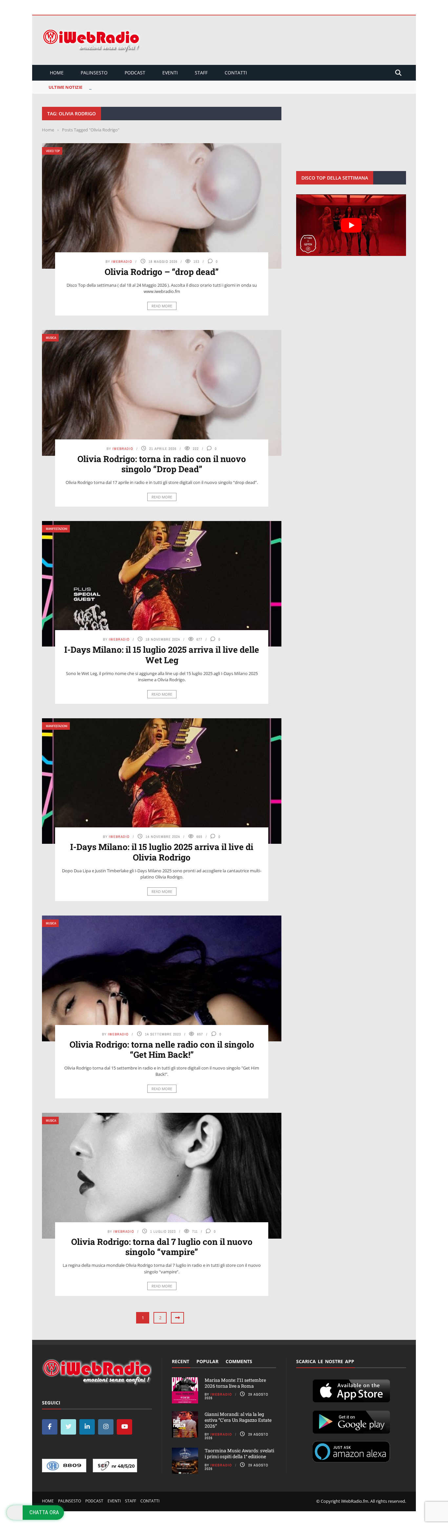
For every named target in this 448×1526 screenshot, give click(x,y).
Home (57, 72)
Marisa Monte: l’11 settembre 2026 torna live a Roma (235, 1383)
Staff (201, 72)
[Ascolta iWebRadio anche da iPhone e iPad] (351, 1390)
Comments (239, 1361)
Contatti (236, 72)
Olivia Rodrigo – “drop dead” (162, 271)
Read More (162, 305)
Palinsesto (94, 72)
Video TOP (53, 151)
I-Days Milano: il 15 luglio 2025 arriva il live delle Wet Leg (161, 654)
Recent (180, 1361)
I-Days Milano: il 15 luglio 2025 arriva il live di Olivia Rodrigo (161, 851)
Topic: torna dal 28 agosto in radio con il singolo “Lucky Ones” (153, 87)
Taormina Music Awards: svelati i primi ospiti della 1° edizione (239, 1453)
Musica (51, 338)
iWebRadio (122, 261)
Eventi (170, 72)
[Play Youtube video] (351, 225)
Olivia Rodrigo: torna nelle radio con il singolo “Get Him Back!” (162, 1049)
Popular (207, 1361)
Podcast (135, 72)
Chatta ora (44, 1512)
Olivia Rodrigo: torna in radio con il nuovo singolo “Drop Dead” (161, 463)
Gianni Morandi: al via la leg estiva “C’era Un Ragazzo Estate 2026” (238, 1420)
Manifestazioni (56, 529)
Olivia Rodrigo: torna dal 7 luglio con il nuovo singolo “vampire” (162, 1246)
